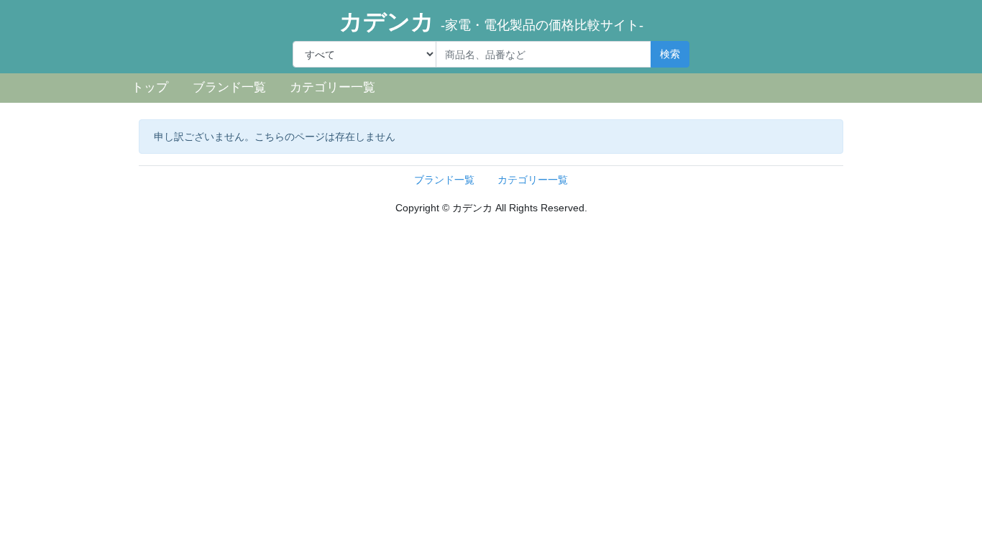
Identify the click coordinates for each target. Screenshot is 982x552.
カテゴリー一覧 (332, 87)
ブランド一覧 (229, 87)
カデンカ (491, 21)
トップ (150, 87)
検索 (670, 54)
